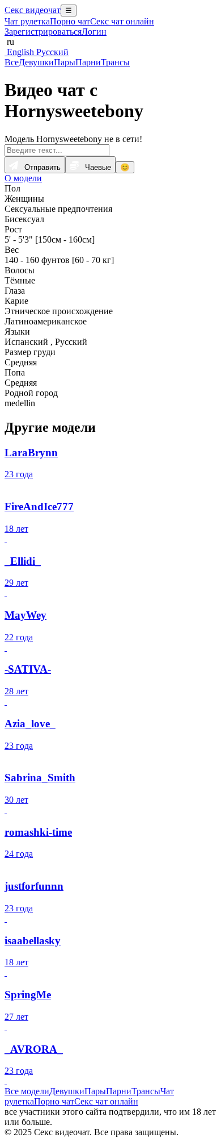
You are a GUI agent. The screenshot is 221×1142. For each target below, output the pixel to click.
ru (9, 42)
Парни (88, 62)
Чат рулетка (27, 21)
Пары (64, 62)
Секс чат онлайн (122, 21)
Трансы (115, 62)
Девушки (36, 62)
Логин (94, 31)
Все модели (27, 1091)
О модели (23, 178)
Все (12, 62)
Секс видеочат (33, 10)
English (19, 52)
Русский (51, 52)
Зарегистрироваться (43, 31)
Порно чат (70, 21)
